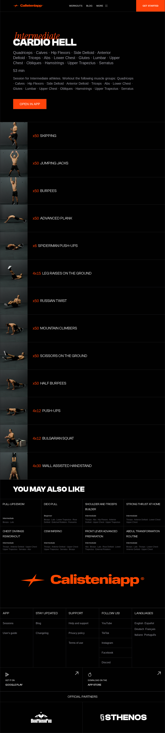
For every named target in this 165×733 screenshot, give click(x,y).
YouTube (107, 623)
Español (149, 623)
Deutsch (139, 629)
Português (150, 634)
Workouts (75, 5)
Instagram (107, 642)
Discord (106, 662)
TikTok (105, 633)
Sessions (8, 623)
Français (150, 629)
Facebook (107, 652)
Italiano (139, 634)
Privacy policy (77, 633)
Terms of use (76, 642)
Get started (150, 5)
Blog (89, 5)
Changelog (42, 633)
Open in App (30, 104)
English (139, 623)
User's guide (10, 633)
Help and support (78, 623)
